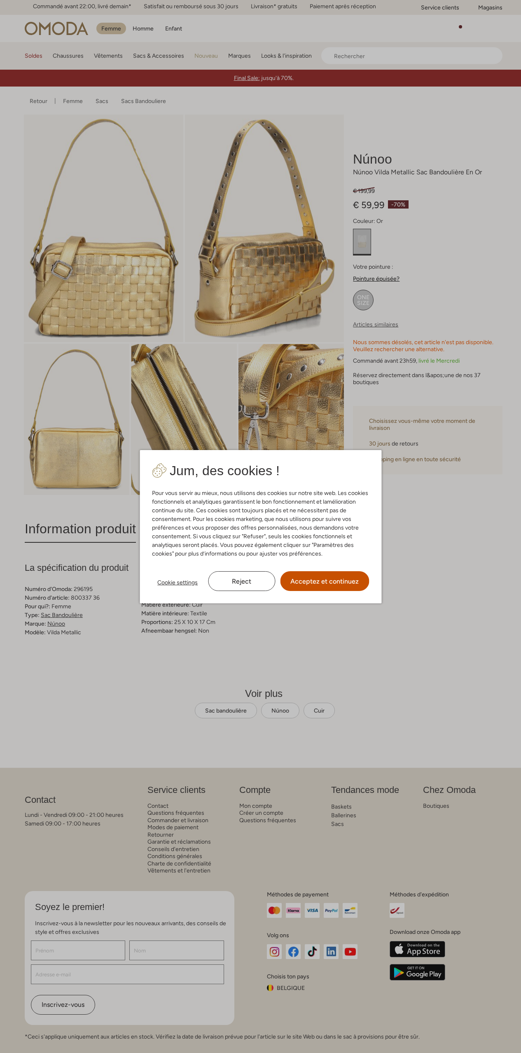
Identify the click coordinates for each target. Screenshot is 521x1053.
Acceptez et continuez (324, 581)
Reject (241, 581)
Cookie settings (177, 582)
